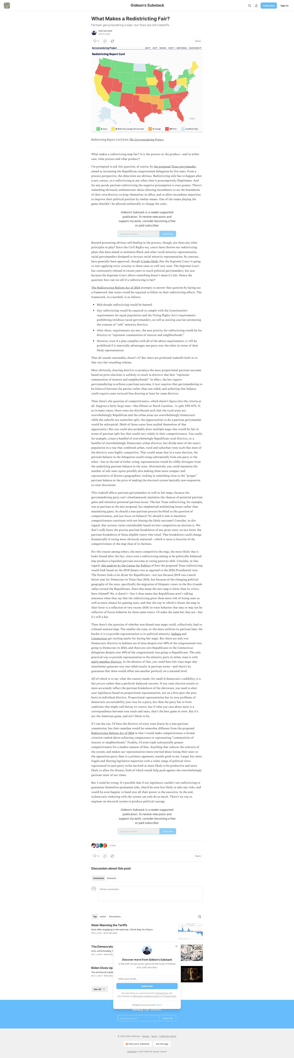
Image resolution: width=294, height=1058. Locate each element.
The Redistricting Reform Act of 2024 (115, 288)
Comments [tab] (98, 878)
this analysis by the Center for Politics (126, 565)
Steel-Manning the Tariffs (109, 925)
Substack (131, 1051)
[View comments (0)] (105, 41)
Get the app (162, 1043)
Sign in (284, 5)
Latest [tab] (103, 916)
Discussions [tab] (115, 916)
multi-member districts (106, 662)
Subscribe (268, 5)
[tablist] (104, 878)
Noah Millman (105, 31)
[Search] (250, 5)
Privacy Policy (170, 996)
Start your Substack (138, 1043)
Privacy (145, 1036)
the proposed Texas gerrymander (175, 166)
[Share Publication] (256, 5)
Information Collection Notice (146, 996)
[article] (147, 931)
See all (97, 989)
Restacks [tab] (111, 878)
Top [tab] (95, 916)
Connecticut (99, 638)
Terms (154, 1036)
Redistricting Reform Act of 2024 (112, 733)
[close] (176, 946)
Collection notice (167, 1036)
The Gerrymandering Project (146, 139)
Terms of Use (162, 993)
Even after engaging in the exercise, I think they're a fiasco (122, 929)
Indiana (176, 634)
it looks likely (149, 261)
